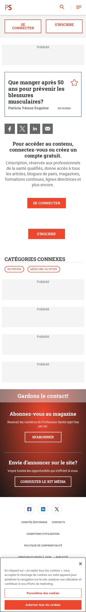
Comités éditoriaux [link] (34, 522)
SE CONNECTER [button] (46, 203)
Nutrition (14, 269)
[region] (43, 584)
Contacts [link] (58, 522)
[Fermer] (80, 564)
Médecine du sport (43, 269)
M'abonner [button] (43, 437)
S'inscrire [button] (64, 24)
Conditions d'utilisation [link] (43, 533)
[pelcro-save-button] (73, 83)
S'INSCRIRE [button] (46, 233)
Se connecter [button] (23, 26)
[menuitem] (10, 129)
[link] (10, 129)
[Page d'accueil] (8, 7)
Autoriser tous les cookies (43, 605)
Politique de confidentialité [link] (43, 545)
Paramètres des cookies (43, 593)
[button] (79, 7)
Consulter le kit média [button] (43, 481)
